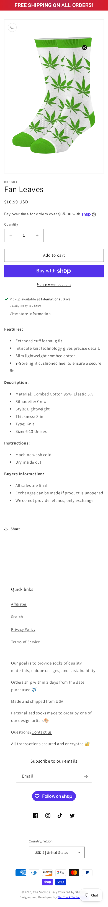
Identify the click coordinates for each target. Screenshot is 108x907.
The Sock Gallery (45, 892)
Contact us (42, 732)
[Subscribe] (85, 776)
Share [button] (16, 528)
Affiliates (19, 604)
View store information (30, 313)
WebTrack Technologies (73, 897)
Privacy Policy (23, 629)
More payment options (54, 284)
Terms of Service (25, 641)
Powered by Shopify (72, 892)
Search (17, 616)
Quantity (11, 224)
